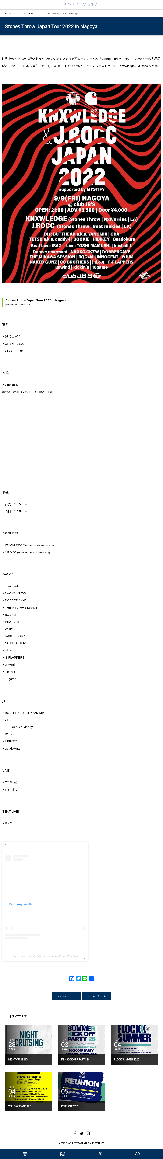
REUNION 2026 (69, 1106)
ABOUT (138, 1154)
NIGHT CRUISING (18, 1059)
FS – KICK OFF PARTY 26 (75, 1059)
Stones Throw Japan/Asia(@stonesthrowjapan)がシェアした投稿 (45, 956)
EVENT (25, 1154)
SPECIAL (100, 1154)
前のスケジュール (66, 996)
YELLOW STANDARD (19, 1106)
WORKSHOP (63, 1154)
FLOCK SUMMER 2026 (126, 1059)
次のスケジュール (97, 996)
